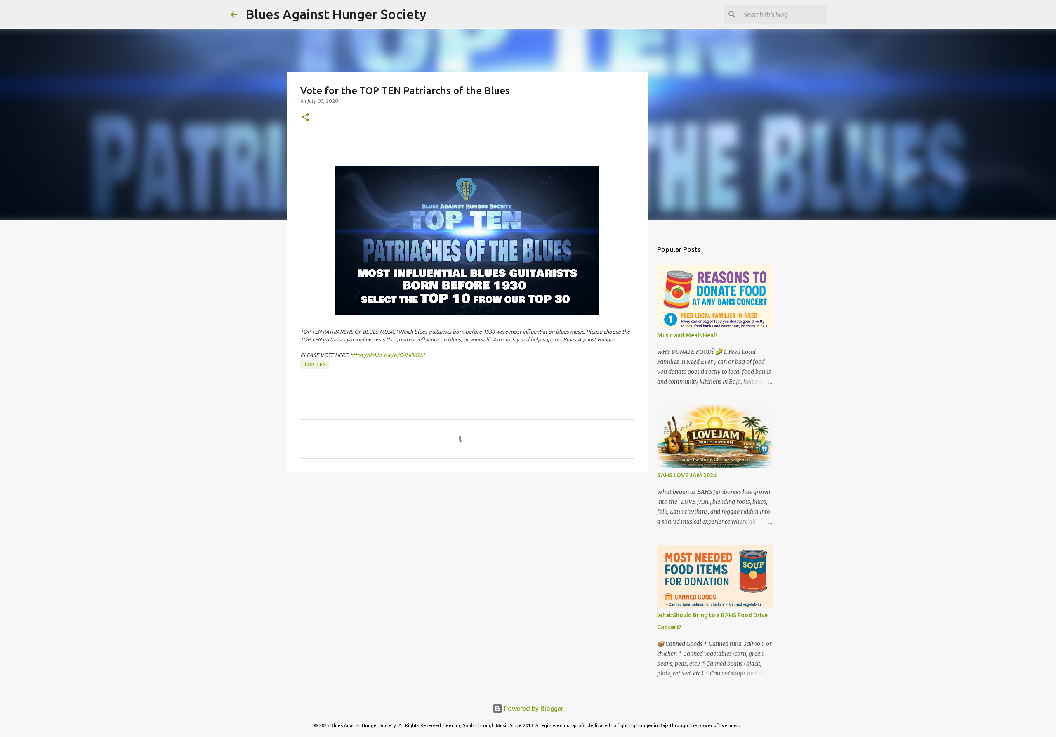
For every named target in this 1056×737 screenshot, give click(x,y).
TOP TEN (315, 364)
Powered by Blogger (532, 708)
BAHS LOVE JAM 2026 (687, 475)
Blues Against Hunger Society (336, 14)
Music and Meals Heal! (687, 335)
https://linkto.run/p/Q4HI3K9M (387, 355)
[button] (305, 117)
